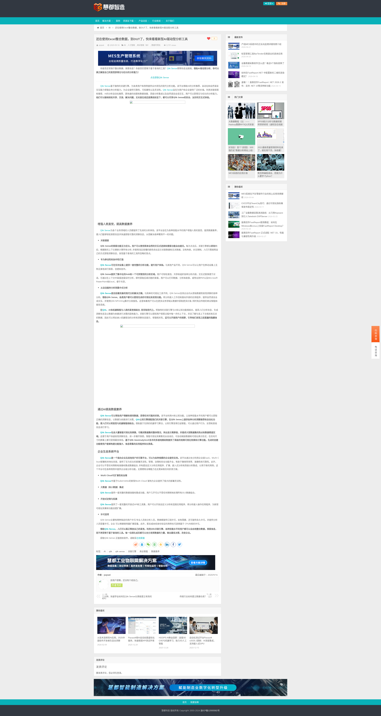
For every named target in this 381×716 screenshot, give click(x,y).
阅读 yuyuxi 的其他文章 (116, 585)
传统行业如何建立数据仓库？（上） (196, 595)
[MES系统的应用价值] (241, 170)
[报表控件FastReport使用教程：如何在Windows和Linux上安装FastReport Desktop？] (234, 224)
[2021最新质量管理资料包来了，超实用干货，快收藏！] (270, 144)
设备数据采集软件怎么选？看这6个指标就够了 (262, 63)
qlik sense (120, 551)
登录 (119, 673)
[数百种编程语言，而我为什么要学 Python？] (270, 170)
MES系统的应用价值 (238, 173)
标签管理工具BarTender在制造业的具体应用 (261, 53)
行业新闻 (156, 21)
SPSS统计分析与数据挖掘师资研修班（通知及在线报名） (270, 124)
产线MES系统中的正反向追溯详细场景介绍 (261, 44)
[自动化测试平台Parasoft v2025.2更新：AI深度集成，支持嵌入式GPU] (203, 633)
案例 (118, 21)
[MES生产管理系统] (157, 58)
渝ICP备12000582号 (210, 710)
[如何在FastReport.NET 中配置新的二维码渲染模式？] (234, 75)
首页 (97, 21)
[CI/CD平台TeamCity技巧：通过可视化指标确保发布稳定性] (234, 205)
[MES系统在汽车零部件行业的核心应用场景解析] (234, 196)
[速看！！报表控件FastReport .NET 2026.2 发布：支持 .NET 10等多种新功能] (234, 84)
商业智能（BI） (143, 45)
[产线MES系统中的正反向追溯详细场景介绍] (234, 46)
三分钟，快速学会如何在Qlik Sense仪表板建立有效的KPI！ (127, 597)
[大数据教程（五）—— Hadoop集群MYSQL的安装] (241, 118)
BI (110, 27)
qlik (110, 551)
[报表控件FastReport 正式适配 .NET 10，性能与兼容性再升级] (234, 235)
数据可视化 (156, 45)
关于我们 (170, 21)
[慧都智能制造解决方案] (190, 695)
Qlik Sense (172, 68)
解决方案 (106, 21)
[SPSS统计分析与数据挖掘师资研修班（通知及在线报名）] (270, 118)
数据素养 (155, 551)
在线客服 (140, 538)
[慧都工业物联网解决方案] (155, 569)
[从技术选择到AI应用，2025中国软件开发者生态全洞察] (111, 633)
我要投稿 (194, 702)
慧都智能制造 (113, 8)
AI (105, 551)
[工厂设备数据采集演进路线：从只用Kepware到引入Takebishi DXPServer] (234, 215)
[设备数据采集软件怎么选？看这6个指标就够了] (234, 65)
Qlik (104, 310)
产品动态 (143, 21)
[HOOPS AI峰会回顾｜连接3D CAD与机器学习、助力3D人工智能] (173, 633)
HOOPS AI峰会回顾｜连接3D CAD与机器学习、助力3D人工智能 (173, 640)
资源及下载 (128, 21)
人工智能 (131, 45)
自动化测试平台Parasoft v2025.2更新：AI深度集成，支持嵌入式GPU (202, 640)
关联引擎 (132, 551)
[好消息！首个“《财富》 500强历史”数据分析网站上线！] (241, 144)
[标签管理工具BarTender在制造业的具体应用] (234, 55)
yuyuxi (101, 45)
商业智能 (144, 551)
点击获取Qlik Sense (159, 77)
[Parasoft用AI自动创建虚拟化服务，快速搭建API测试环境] (142, 633)
